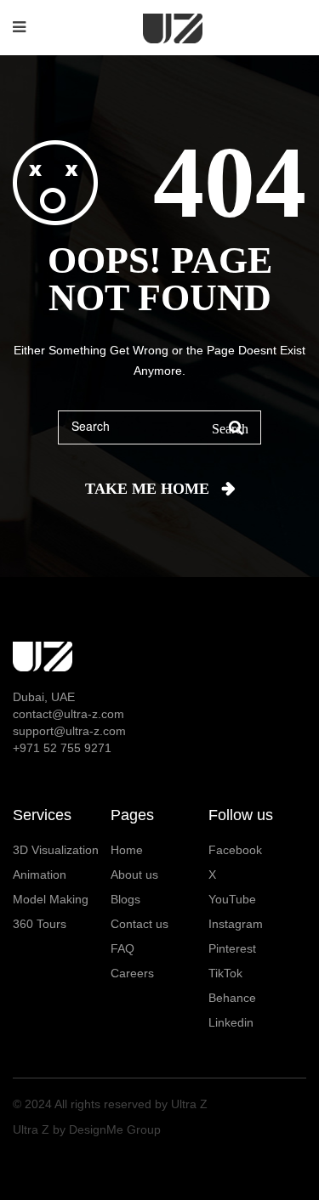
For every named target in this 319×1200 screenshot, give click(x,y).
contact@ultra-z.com (68, 714)
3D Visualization (56, 850)
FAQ (122, 948)
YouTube (232, 899)
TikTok (225, 973)
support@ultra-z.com (69, 731)
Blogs (125, 899)
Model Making (50, 899)
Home (127, 850)
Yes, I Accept (159, 1138)
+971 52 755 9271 (62, 748)
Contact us (139, 924)
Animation (39, 874)
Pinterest (232, 948)
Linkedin (230, 1022)
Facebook (235, 850)
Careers (132, 973)
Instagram (235, 924)
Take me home (147, 488)
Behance (232, 998)
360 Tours (39, 924)
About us (134, 874)
